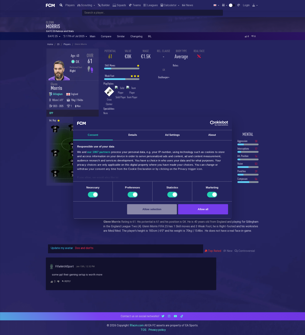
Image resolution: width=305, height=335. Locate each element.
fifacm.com (137, 325)
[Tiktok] (182, 316)
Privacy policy (157, 329)
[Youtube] (175, 316)
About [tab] (212, 134)
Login (246, 5)
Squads (121, 5)
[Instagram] (169, 316)
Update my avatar (62, 248)
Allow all (203, 209)
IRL (149, 36)
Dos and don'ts (84, 248)
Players (70, 5)
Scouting (86, 5)
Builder (105, 5)
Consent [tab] (93, 134)
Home (50, 44)
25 (58, 44)
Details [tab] (132, 134)
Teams (136, 5)
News (189, 5)
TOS (143, 329)
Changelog (136, 36)
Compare (106, 36)
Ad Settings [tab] (172, 134)
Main (92, 36)
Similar (121, 36)
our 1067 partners (98, 151)
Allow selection (151, 209)
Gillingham (58, 94)
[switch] (133, 194)
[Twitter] (163, 316)
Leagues (152, 5)
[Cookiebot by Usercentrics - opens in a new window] (212, 123)
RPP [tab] (51, 113)
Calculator (170, 5)
